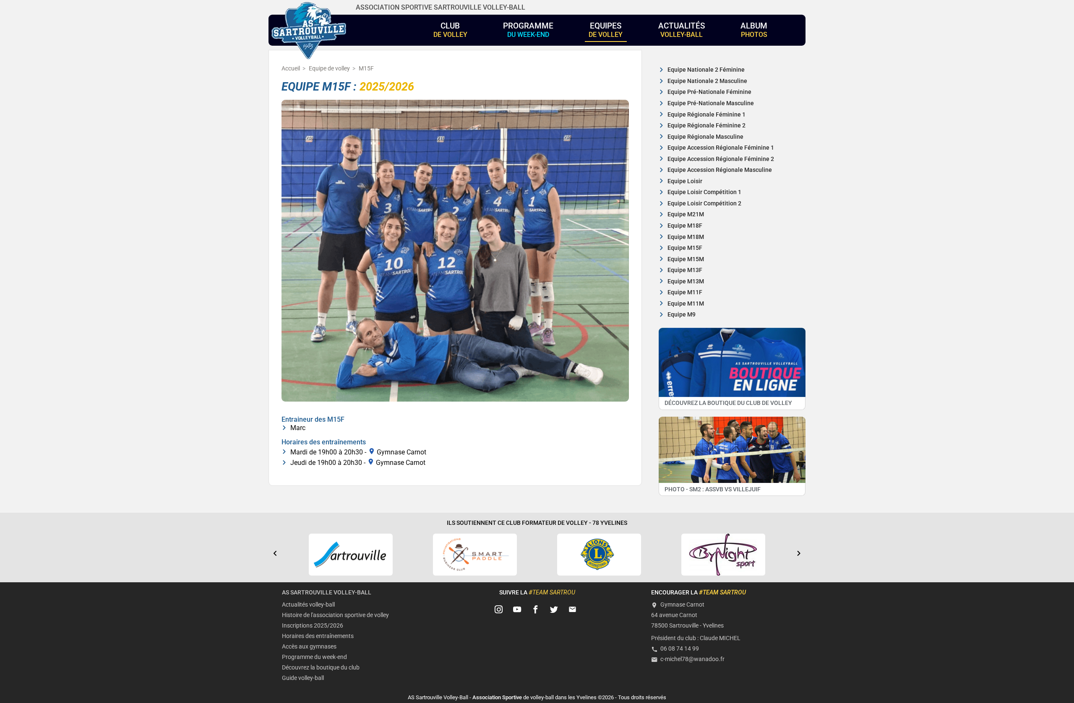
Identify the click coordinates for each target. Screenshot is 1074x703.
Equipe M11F (684, 292)
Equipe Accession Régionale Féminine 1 (720, 147)
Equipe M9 (681, 314)
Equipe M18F (684, 225)
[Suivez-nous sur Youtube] (517, 610)
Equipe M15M (685, 259)
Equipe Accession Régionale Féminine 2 (720, 159)
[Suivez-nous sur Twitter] (554, 610)
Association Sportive (497, 697)
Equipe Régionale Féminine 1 (706, 114)
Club (450, 30)
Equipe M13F (684, 270)
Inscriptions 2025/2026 (312, 625)
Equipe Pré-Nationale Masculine (710, 103)
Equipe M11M (685, 303)
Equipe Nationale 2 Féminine (706, 69)
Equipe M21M (685, 214)
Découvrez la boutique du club (321, 667)
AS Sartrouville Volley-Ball (326, 592)
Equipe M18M (685, 237)
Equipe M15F (684, 248)
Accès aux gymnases (309, 646)
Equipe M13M (685, 281)
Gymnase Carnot (401, 452)
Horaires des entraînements (318, 636)
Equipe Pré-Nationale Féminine (709, 92)
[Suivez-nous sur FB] (536, 610)
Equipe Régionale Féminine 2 (706, 125)
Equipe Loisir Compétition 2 (704, 203)
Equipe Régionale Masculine (705, 136)
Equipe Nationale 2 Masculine (707, 81)
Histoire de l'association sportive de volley (335, 615)
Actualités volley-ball (308, 604)
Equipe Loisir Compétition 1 (704, 192)
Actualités (681, 30)
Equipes (606, 30)
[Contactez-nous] (573, 610)
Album (753, 30)
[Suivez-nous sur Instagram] (499, 610)
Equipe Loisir (684, 181)
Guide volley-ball (303, 678)
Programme (528, 30)
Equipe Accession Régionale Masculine (719, 170)
